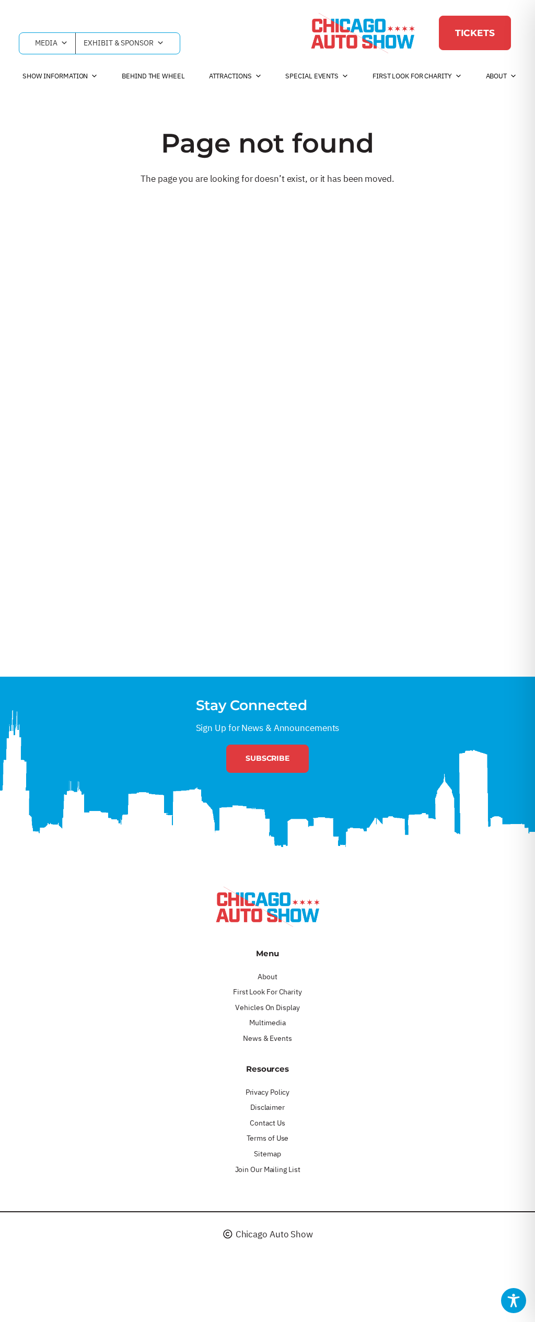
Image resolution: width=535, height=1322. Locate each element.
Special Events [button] (312, 76)
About (496, 76)
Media (46, 43)
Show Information (55, 76)
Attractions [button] (230, 76)
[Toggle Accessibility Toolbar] (513, 1300)
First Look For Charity (412, 76)
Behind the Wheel (153, 76)
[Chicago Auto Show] (362, 33)
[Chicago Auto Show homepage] (267, 906)
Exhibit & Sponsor (118, 43)
